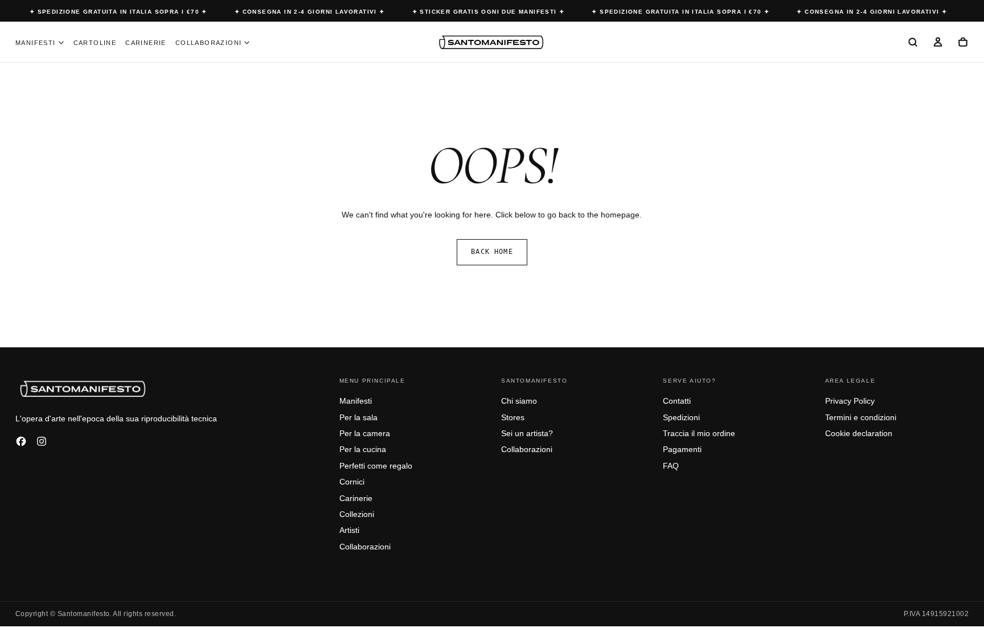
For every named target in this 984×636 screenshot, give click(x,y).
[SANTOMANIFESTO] (83, 388)
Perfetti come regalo (375, 465)
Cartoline (95, 42)
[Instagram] (41, 441)
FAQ (671, 465)
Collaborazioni (208, 42)
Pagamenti (682, 449)
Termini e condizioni (860, 417)
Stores (512, 417)
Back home (492, 252)
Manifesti (35, 42)
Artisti (349, 530)
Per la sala (358, 417)
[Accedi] (938, 42)
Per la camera (364, 433)
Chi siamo (519, 400)
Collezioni (356, 514)
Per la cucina (362, 449)
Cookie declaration (858, 433)
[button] (913, 42)
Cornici (351, 481)
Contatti (677, 400)
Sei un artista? (527, 433)
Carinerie (145, 42)
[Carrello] (963, 42)
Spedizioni (681, 417)
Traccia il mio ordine (699, 433)
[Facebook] (21, 441)
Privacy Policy (850, 400)
